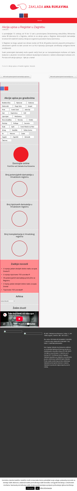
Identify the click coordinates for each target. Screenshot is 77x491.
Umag (4, 130)
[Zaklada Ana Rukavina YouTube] (6, 88)
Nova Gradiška (7, 120)
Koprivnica (14, 113)
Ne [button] (37, 488)
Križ (25, 113)
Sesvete (27, 123)
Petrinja (4, 123)
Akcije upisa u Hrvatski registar (19, 66)
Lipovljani (5, 116)
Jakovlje (27, 110)
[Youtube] (26, 16)
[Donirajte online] (20, 154)
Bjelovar (19, 103)
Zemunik (27, 137)
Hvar (3, 110)
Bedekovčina (6, 103)
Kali (3, 113)
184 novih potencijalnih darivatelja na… (63, 76)
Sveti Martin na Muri (27, 127)
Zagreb (4, 137)
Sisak (3, 127)
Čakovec (5, 140)
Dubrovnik (5, 106)
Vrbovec (12, 133)
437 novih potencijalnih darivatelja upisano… (15, 76)
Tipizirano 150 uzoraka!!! (13, 290)
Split (12, 127)
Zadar (23, 133)
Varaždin (14, 130)
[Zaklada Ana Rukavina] (38, 6)
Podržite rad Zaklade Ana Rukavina (21, 166)
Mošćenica (18, 116)
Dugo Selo (18, 106)
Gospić (30, 106)
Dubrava (31, 103)
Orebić (31, 120)
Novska (20, 120)
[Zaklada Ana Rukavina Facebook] (2, 88)
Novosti (32, 66)
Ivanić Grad (15, 110)
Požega (15, 123)
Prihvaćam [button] (30, 488)
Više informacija (46, 488)
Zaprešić (15, 137)
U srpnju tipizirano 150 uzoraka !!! (16, 274)
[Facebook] (21, 16)
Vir (3, 133)
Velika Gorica (28, 130)
